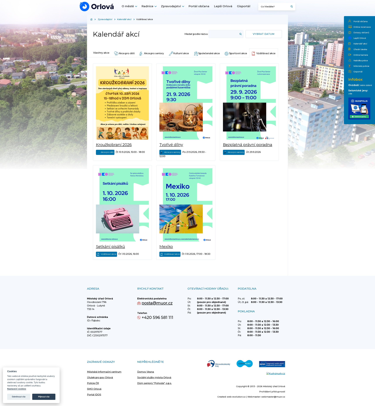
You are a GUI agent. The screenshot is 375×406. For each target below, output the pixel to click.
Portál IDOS (94, 394)
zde (350, 93)
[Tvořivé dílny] (185, 103)
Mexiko (166, 246)
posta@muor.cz (157, 303)
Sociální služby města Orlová (154, 377)
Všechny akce (101, 52)
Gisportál (243, 6)
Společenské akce (209, 53)
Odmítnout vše (18, 396)
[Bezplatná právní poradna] (249, 103)
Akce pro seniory (154, 53)
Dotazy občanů (361, 32)
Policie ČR (93, 383)
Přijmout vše (44, 396)
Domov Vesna (145, 371)
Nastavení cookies (16, 389)
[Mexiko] (185, 204)
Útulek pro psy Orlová (100, 377)
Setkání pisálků (110, 246)
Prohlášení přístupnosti (272, 391)
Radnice (147, 6)
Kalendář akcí (360, 43)
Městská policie (361, 66)
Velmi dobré (366, 85)
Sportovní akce (238, 53)
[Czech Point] (245, 364)
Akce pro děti (127, 53)
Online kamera (360, 55)
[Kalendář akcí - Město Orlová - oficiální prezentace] (97, 6)
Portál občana (199, 6)
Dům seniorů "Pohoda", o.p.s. (154, 383)
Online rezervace (362, 27)
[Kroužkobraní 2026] (122, 103)
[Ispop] (272, 364)
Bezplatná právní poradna (247, 144)
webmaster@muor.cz (273, 396)
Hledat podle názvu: (196, 34)
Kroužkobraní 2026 (114, 144)
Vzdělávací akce (265, 53)
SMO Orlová (94, 389)
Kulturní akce (181, 53)
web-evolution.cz (236, 396)
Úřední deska (360, 49)
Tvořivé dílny (171, 144)
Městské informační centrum (104, 371)
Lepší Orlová (223, 6)
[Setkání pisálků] (122, 204)
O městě (128, 6)
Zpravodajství (171, 6)
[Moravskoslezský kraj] (218, 364)
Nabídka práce (360, 60)
